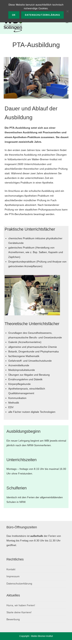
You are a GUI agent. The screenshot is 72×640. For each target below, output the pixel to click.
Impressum (13, 576)
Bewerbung (13, 619)
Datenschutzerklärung (19, 583)
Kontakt (10, 569)
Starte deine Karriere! (19, 612)
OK (14, 14)
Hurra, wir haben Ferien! (20, 605)
